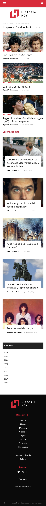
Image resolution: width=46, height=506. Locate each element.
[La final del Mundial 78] (23, 73)
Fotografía (23, 443)
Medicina (23, 428)
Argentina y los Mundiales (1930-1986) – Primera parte (23, 120)
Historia (7, 51)
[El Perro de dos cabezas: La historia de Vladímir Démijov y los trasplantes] (23, 152)
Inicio (4, 23)
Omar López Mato (13, 170)
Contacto (23, 479)
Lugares (23, 436)
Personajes (23, 432)
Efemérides (23, 447)
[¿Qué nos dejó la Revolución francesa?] (23, 232)
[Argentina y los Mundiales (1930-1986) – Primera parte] (23, 105)
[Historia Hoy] (23, 13)
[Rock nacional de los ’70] (23, 313)
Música (23, 420)
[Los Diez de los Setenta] (23, 42)
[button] (4, 3)
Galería (23, 459)
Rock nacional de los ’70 (20, 328)
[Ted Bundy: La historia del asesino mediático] (23, 192)
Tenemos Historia (23, 455)
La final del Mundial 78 (16, 86)
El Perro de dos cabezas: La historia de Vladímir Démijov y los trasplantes (23, 163)
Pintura (23, 424)
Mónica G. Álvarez (13, 211)
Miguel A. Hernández (10, 58)
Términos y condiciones (23, 487)
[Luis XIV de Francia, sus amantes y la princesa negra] (23, 273)
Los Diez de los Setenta (17, 55)
